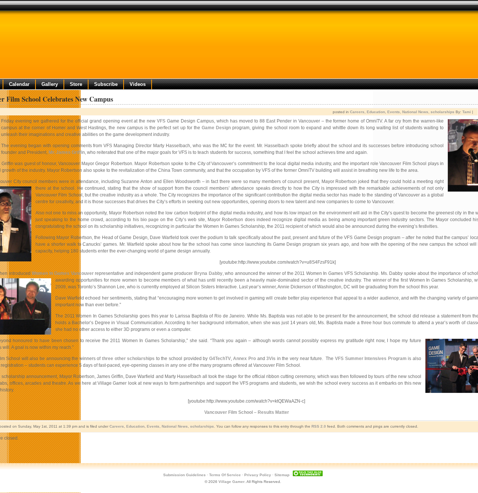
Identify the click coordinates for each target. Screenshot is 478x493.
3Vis (271, 358)
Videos (138, 84)
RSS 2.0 (318, 426)
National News (415, 112)
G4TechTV (220, 358)
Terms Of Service (225, 475)
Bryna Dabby (208, 273)
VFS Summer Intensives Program (371, 358)
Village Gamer (231, 482)
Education (376, 112)
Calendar (19, 84)
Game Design (216, 127)
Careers (357, 112)
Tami (466, 112)
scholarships (442, 112)
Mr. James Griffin (67, 152)
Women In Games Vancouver (63, 273)
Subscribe (106, 84)
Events (393, 112)
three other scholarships (128, 358)
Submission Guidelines (184, 475)
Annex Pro (244, 358)
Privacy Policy (257, 475)
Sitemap (281, 475)
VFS (161, 121)
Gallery (49, 84)
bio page (149, 219)
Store (76, 84)
